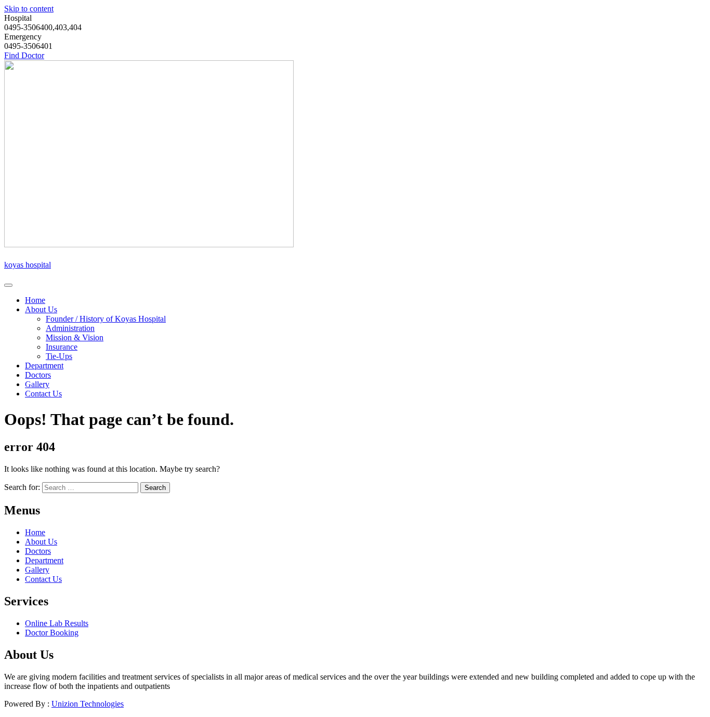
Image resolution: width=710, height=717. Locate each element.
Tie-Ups (59, 356)
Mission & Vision (74, 337)
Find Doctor (24, 55)
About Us (41, 309)
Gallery (37, 384)
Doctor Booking (51, 632)
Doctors (38, 374)
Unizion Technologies (87, 703)
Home (35, 300)
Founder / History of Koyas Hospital (106, 318)
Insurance (61, 346)
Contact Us (43, 393)
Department (44, 365)
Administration (70, 328)
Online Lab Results (56, 623)
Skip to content (29, 8)
